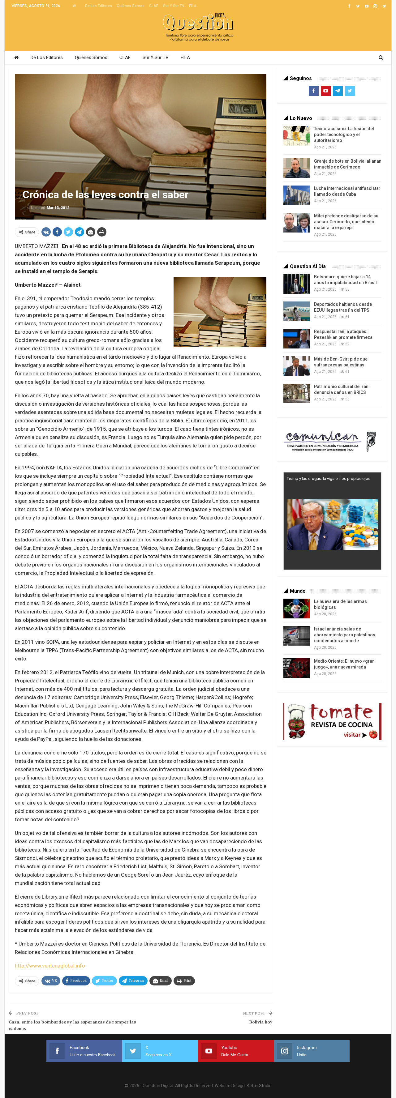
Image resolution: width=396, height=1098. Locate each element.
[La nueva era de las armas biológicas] (296, 608)
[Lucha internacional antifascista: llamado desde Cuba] (296, 195)
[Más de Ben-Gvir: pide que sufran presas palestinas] (296, 366)
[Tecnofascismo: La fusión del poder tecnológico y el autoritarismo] (296, 136)
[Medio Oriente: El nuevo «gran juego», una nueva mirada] (296, 668)
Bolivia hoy (261, 1022)
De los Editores (98, 6)
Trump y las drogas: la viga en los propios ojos (328, 478)
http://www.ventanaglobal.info (50, 966)
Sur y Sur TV (173, 6)
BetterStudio (259, 1085)
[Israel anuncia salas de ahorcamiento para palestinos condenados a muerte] (296, 636)
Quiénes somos (130, 6)
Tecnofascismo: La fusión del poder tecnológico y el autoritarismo (344, 134)
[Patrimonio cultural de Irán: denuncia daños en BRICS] (296, 394)
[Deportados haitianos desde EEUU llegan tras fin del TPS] (296, 311)
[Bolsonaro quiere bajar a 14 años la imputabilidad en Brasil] (296, 284)
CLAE (153, 6)
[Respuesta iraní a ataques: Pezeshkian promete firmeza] (296, 338)
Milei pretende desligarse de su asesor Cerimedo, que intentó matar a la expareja (346, 221)
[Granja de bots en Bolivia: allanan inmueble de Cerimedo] (296, 168)
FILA (192, 6)
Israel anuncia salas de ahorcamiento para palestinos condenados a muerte (344, 634)
